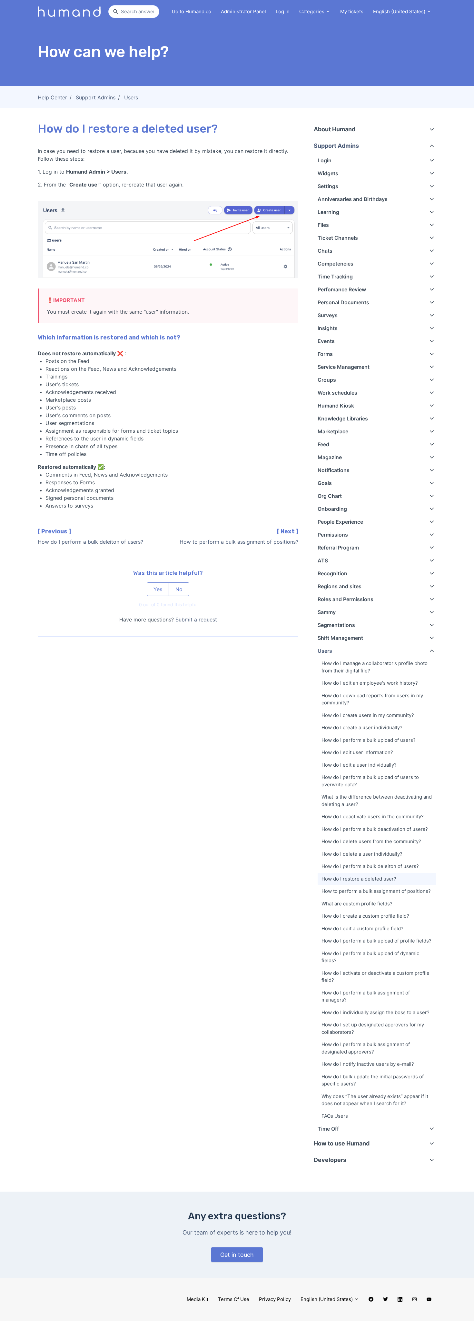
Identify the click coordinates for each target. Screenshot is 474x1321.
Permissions (333, 534)
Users (131, 97)
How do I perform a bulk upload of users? (368, 740)
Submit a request (196, 619)
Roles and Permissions (345, 599)
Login (324, 160)
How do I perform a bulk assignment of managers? (365, 996)
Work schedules (337, 392)
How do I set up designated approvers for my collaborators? (372, 1028)
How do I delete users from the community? (371, 841)
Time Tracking (335, 276)
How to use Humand (342, 1143)
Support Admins (95, 97)
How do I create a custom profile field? (365, 916)
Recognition (332, 573)
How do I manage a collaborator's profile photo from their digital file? (374, 667)
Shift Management (340, 638)
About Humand (334, 129)
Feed (323, 444)
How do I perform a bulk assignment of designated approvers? (365, 1048)
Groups (327, 380)
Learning (328, 212)
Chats (325, 250)
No (179, 589)
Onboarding (332, 509)
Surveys (328, 315)
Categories (312, 11)
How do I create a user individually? (361, 727)
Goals (325, 483)
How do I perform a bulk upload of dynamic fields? (370, 957)
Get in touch (237, 1254)
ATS (323, 560)
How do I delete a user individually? (361, 854)
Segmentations (336, 625)
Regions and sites (339, 586)
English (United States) (400, 11)
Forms (325, 354)
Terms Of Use (233, 1299)
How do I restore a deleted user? (358, 879)
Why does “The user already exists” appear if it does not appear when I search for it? (374, 1100)
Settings (328, 186)
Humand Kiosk (336, 405)
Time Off (328, 1128)
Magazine (330, 457)
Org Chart (330, 496)
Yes (157, 589)
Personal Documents (343, 302)
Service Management (344, 367)
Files (323, 225)
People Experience (340, 522)
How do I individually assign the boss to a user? (375, 1012)
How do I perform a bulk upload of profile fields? (376, 941)
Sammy (327, 612)
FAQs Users (334, 1116)
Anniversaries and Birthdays (353, 199)
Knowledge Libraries (343, 418)
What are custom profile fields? (356, 904)
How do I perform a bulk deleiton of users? (90, 542)
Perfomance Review (342, 289)
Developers (330, 1159)
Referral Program (338, 547)
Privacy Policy (275, 1299)
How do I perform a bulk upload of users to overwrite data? (370, 781)
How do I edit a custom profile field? (362, 928)
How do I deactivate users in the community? (372, 816)
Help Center (52, 97)
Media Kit (197, 1299)
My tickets (351, 11)
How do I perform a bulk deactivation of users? (374, 829)
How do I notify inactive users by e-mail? (367, 1064)
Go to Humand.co (191, 11)
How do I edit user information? (357, 752)
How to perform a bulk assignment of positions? (239, 542)
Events (326, 341)
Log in (283, 11)
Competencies (335, 263)
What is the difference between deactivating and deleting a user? (376, 800)
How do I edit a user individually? (359, 765)
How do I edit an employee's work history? (369, 683)
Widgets (328, 173)
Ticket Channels (338, 238)
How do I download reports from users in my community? (372, 699)
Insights (328, 328)
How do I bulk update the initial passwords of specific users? (372, 1080)
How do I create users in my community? (367, 715)
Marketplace (333, 431)
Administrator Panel (243, 11)
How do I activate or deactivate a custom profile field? (375, 976)
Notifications (334, 470)
